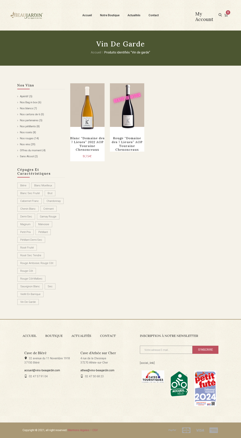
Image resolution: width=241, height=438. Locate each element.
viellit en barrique (30, 294)
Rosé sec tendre (30, 255)
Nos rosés (26, 132)
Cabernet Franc (29, 201)
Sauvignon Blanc (30, 286)
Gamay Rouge (48, 216)
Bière (23, 185)
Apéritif (24, 96)
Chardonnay (54, 201)
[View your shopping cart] (226, 15)
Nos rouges (27, 138)
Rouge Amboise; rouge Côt (36, 263)
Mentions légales (78, 430)
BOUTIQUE (54, 336)
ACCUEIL (30, 336)
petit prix (25, 232)
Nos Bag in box (28, 102)
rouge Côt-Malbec (31, 278)
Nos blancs (26, 108)
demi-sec (26, 216)
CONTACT (108, 336)
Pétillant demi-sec (31, 239)
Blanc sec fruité (30, 193)
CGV (95, 430)
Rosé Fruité (27, 247)
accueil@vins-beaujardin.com (42, 370)
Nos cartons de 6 (30, 114)
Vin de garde (28, 302)
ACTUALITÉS (81, 336)
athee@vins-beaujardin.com (97, 370)
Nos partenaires (29, 120)
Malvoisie (43, 224)
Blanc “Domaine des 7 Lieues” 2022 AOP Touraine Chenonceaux (87, 144)
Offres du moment (31, 150)
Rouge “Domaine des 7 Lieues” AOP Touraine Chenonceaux (127, 144)
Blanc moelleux (43, 185)
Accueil (96, 52)
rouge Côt (26, 270)
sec (50, 286)
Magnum (25, 224)
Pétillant (43, 232)
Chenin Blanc (28, 208)
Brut (50, 193)
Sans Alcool (27, 156)
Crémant (48, 208)
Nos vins (25, 144)
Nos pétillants (28, 126)
